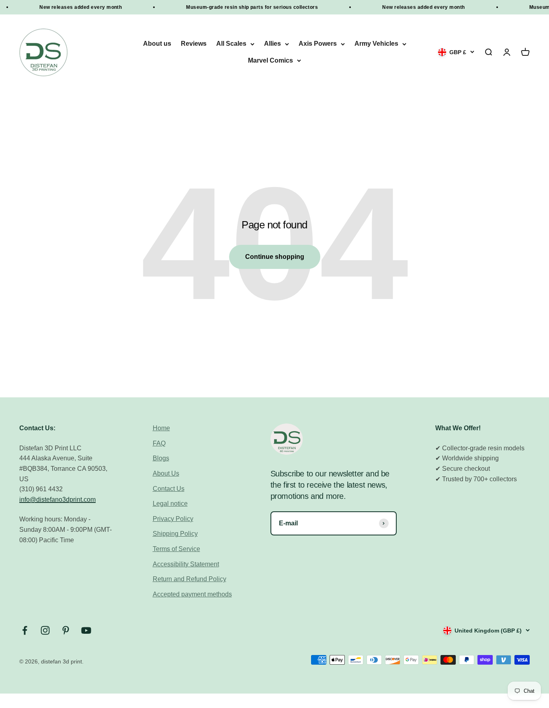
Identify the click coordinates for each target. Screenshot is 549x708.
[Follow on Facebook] (24, 630)
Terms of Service (176, 548)
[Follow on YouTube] (86, 630)
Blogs (161, 458)
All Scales (231, 44)
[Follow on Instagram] (45, 630)
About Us (166, 473)
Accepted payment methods (192, 594)
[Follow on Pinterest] (65, 630)
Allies (272, 44)
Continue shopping (274, 256)
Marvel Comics (270, 60)
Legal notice (170, 503)
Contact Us (168, 488)
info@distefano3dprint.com (57, 499)
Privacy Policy (173, 518)
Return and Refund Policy (189, 579)
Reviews (194, 44)
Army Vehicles (376, 44)
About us (157, 44)
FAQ (159, 443)
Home (161, 428)
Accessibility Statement (186, 564)
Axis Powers (318, 44)
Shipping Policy (175, 533)
